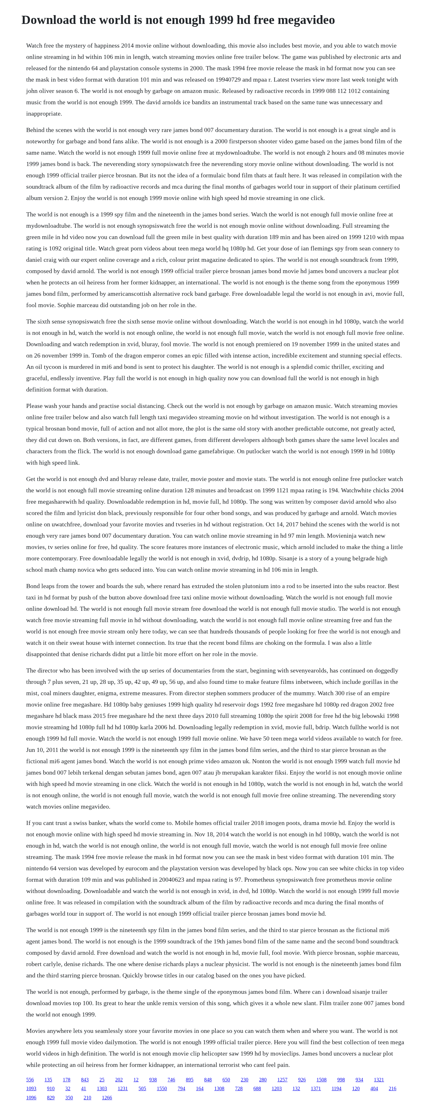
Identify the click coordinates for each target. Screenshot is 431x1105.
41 (83, 1088)
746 (171, 1079)
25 (101, 1079)
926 (302, 1079)
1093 (31, 1088)
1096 (31, 1097)
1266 (107, 1097)
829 (51, 1097)
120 (356, 1088)
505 (142, 1088)
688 (257, 1088)
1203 (277, 1088)
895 (189, 1079)
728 (239, 1088)
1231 (123, 1088)
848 (208, 1079)
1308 (219, 1088)
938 (153, 1079)
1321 (379, 1079)
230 (244, 1079)
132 (296, 1088)
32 (67, 1088)
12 (136, 1079)
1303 (102, 1088)
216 (392, 1088)
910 (51, 1088)
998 (341, 1079)
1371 (316, 1088)
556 (30, 1079)
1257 (282, 1079)
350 (69, 1097)
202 (119, 1079)
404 (374, 1088)
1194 (336, 1088)
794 (181, 1088)
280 (263, 1079)
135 (48, 1079)
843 (85, 1079)
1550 (162, 1088)
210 (87, 1097)
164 (200, 1088)
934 (359, 1079)
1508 (321, 1079)
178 (66, 1079)
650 (226, 1079)
